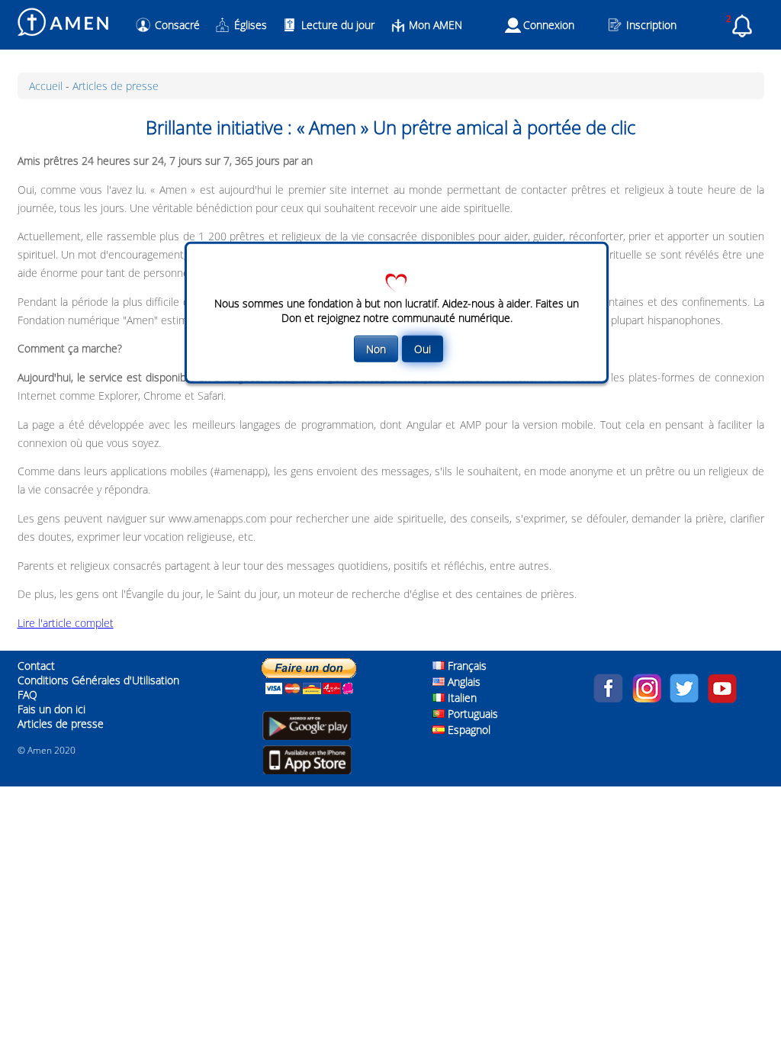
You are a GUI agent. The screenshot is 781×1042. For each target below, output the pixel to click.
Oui (422, 349)
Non (376, 349)
